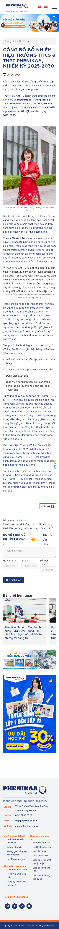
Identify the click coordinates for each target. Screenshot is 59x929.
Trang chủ (10, 41)
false (3, 25)
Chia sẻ (45, 506)
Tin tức (23, 41)
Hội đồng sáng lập (16, 859)
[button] (54, 7)
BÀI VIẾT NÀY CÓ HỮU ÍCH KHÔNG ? (14, 539)
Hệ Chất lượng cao (42, 847)
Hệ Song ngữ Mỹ (41, 842)
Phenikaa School (28, 925)
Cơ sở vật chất (14, 847)
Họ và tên (9, 560)
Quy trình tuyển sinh (17, 869)
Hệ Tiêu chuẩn (40, 851)
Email (25, 560)
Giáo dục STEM (40, 855)
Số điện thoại (44, 562)
